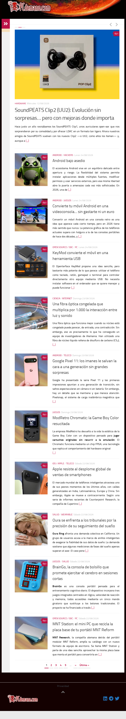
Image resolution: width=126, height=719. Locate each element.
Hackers (68, 155)
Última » (84, 665)
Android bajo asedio (68, 160)
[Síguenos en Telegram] (111, 698)
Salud (55, 514)
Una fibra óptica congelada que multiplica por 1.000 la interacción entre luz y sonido (84, 310)
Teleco (67, 355)
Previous (110, 24)
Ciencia (56, 298)
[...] (20, 140)
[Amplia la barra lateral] (6, 24)
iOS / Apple (58, 463)
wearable (67, 514)
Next (116, 24)
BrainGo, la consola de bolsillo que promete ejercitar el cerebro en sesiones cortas (85, 573)
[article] (85, 440)
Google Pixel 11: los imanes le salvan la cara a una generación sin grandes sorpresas (84, 367)
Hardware (24, 103)
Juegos (67, 200)
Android (57, 155)
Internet (67, 298)
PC (76, 247)
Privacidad (63, 686)
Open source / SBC (62, 247)
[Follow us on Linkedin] (105, 698)
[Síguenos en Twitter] (117, 698)
